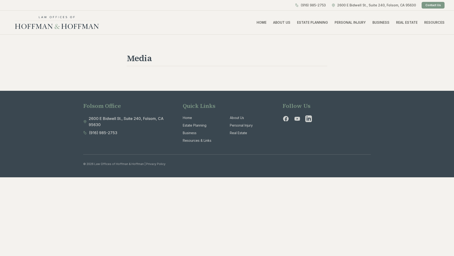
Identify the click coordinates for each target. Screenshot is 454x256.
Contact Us (433, 5)
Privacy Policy (156, 164)
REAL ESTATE (407, 22)
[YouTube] (297, 118)
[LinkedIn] (308, 118)
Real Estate (238, 133)
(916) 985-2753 (313, 5)
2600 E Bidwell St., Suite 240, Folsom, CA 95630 (376, 5)
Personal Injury (241, 125)
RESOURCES (434, 22)
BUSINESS (380, 22)
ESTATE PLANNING (312, 22)
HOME (261, 22)
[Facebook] (286, 118)
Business (189, 133)
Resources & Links (197, 140)
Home (187, 118)
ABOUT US (281, 22)
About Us (237, 118)
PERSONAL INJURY (350, 22)
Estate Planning (194, 125)
